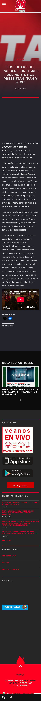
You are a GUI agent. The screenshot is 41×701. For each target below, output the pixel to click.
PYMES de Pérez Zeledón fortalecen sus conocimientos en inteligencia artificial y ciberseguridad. (20, 523)
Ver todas (6, 540)
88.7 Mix (5, 563)
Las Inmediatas (9, 556)
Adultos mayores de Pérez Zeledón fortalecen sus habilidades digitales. (19, 533)
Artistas (20, 59)
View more (20, 376)
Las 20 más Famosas (11, 570)
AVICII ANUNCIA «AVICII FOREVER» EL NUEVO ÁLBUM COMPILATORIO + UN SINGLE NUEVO (20, 392)
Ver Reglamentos (20, 486)
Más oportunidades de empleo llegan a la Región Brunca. (20, 503)
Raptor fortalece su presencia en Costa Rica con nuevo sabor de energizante (18, 512)
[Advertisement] (20, 33)
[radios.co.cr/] (15, 609)
